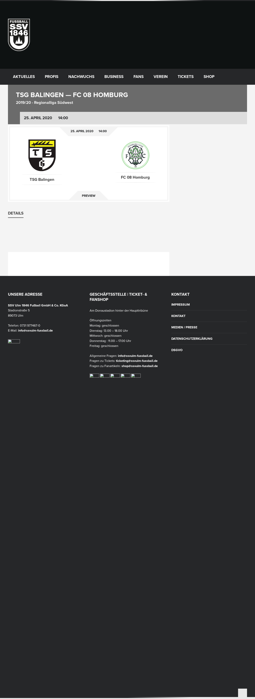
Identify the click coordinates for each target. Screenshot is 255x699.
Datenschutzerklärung (192, 338)
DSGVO (176, 350)
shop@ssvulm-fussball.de (140, 366)
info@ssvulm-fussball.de (35, 331)
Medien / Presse (184, 327)
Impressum (180, 304)
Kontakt (178, 316)
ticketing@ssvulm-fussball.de (137, 361)
